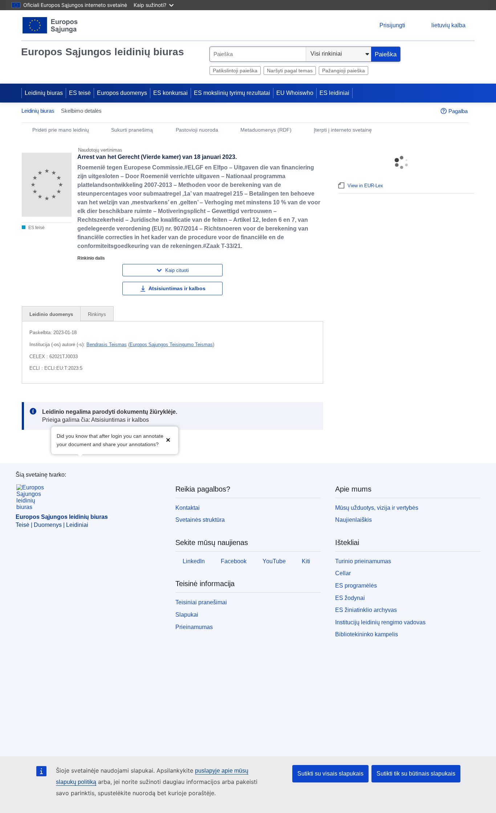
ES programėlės (356, 585)
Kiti (306, 561)
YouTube (274, 561)
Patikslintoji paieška (235, 70)
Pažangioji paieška (343, 70)
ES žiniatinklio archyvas (366, 610)
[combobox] (258, 54)
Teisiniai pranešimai (201, 602)
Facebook (234, 561)
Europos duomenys (122, 93)
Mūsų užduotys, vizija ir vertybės (376, 508)
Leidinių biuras (44, 93)
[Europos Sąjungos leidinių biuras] (50, 25)
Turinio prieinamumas (363, 561)
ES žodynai (350, 598)
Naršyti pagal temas (290, 70)
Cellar (343, 573)
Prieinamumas (194, 627)
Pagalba (458, 111)
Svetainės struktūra (200, 520)
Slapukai (186, 615)
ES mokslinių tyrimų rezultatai (232, 93)
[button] (168, 439)
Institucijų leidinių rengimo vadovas (380, 622)
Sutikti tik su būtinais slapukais (416, 773)
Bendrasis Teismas (106, 344)
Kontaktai (187, 508)
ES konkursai (170, 93)
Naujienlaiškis (353, 520)
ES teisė (80, 93)
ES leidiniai (334, 93)
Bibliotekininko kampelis (366, 634)
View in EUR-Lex (365, 185)
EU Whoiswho (294, 93)
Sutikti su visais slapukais (330, 773)
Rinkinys (97, 314)
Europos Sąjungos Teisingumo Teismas (171, 344)
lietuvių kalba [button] (448, 25)
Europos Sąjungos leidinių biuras (102, 51)
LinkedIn (194, 561)
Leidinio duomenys (51, 314)
